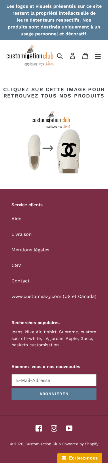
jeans (17, 331)
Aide (16, 218)
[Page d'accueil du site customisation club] (54, 142)
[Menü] (98, 55)
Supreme (68, 331)
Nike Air (33, 331)
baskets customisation (35, 344)
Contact (21, 281)
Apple (72, 338)
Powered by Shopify (80, 444)
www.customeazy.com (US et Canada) (54, 296)
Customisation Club (43, 444)
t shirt (50, 331)
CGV (16, 265)
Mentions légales (30, 249)
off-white (31, 338)
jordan (56, 338)
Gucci (86, 338)
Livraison (22, 234)
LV (45, 338)
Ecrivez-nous (82, 458)
